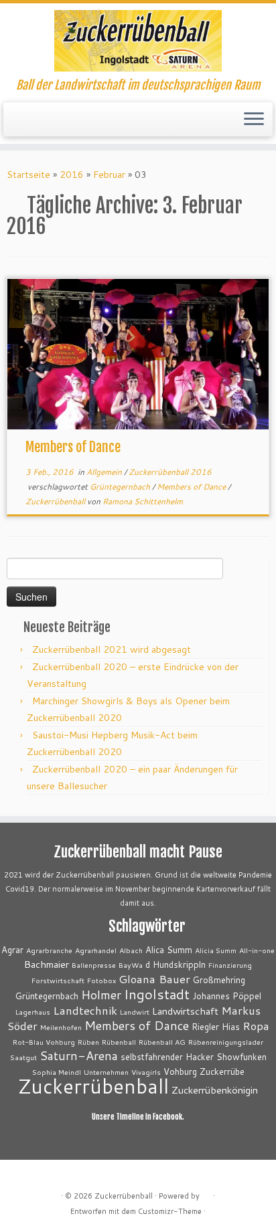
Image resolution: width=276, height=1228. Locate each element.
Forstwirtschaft (57, 980)
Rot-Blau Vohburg (44, 1042)
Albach (131, 950)
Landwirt (134, 1012)
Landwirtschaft (185, 1011)
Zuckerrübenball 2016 (170, 472)
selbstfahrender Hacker (167, 1057)
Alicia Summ (215, 950)
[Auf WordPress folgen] (48, 123)
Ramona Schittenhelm (142, 501)
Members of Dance (73, 447)
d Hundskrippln (175, 964)
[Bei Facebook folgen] (37, 123)
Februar (109, 174)
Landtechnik (85, 1010)
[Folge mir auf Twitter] (25, 123)
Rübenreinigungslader (225, 1042)
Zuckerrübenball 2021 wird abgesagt (111, 649)
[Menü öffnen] (254, 120)
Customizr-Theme (170, 1211)
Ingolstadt (157, 994)
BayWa (131, 965)
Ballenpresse (94, 965)
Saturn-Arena (79, 1055)
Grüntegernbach (121, 486)
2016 (72, 174)
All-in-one (257, 950)
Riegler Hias (216, 1027)
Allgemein (105, 472)
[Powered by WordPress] (206, 1193)
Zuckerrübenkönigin (214, 1090)
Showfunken (241, 1057)
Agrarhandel (96, 950)
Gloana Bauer (154, 979)
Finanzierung (230, 965)
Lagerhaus (32, 1012)
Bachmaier (46, 964)
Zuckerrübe (222, 1071)
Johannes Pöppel (226, 996)
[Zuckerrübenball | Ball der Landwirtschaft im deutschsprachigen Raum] (138, 41)
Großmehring (219, 980)
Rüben (88, 1042)
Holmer (101, 994)
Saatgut (23, 1057)
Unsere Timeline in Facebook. (138, 1117)
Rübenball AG (162, 1042)
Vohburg (180, 1071)
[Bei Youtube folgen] (60, 123)
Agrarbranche (49, 950)
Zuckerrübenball (56, 501)
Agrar (12, 950)
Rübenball (119, 1042)
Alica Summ (168, 950)
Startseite (28, 174)
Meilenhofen (61, 1027)
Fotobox (101, 980)
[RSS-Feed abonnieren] (14, 123)
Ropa (256, 1025)
